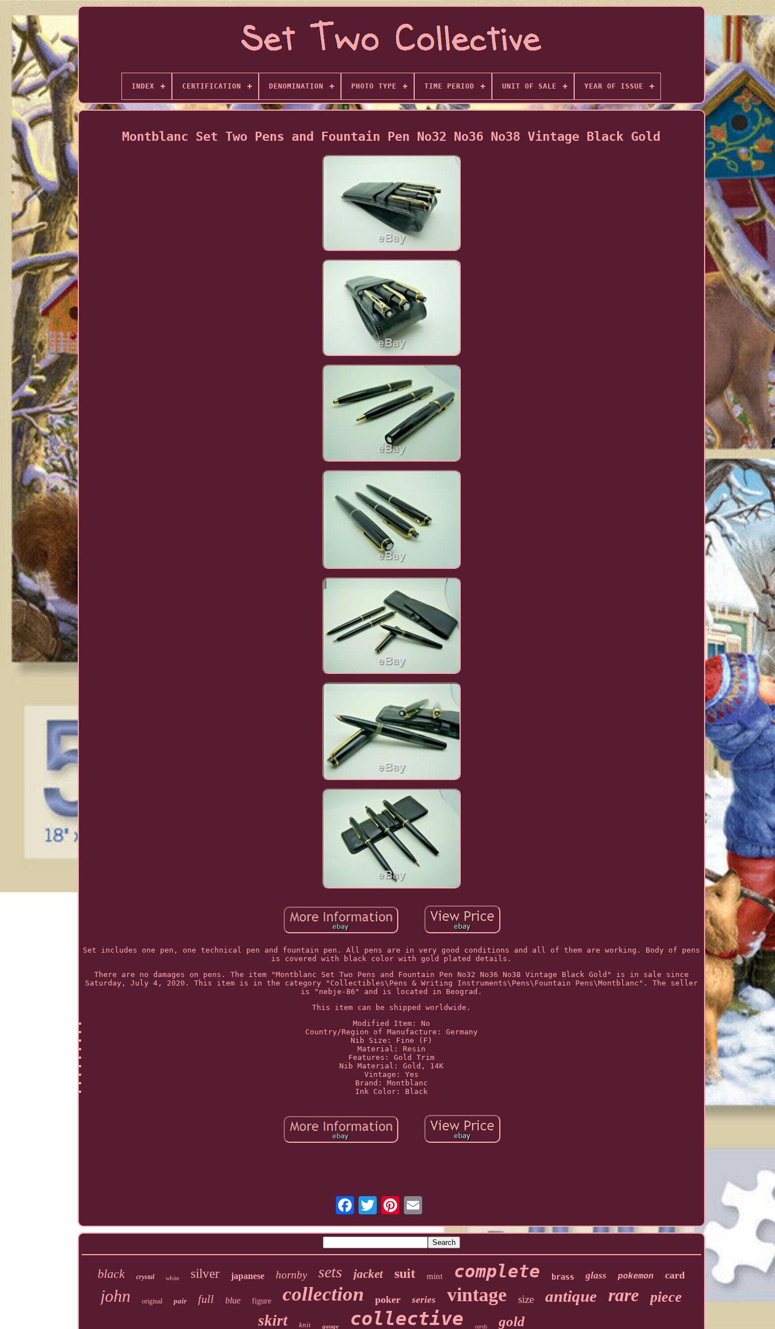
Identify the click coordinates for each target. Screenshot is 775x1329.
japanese (247, 1276)
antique (571, 1296)
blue (233, 1300)
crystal (145, 1277)
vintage (477, 1294)
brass (562, 1276)
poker (388, 1299)
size (526, 1299)
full (206, 1299)
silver (205, 1274)
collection (323, 1294)
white (172, 1278)
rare (623, 1295)
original (152, 1301)
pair (180, 1301)
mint (435, 1276)
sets (330, 1272)
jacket (368, 1274)
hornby (291, 1275)
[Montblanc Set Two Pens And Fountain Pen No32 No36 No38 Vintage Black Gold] (391, 204)
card (675, 1275)
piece (666, 1297)
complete (497, 1271)
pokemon (636, 1276)
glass (596, 1275)
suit (404, 1273)
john (115, 1295)
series (424, 1299)
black (111, 1274)
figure (261, 1301)
